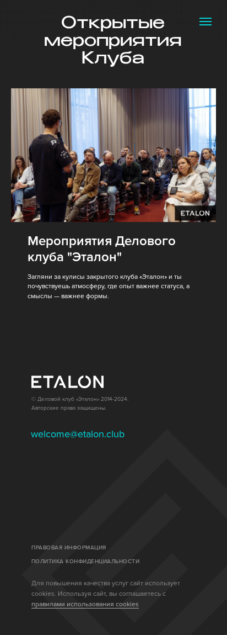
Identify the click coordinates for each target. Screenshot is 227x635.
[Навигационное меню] (205, 21)
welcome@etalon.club (78, 434)
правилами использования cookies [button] (85, 604)
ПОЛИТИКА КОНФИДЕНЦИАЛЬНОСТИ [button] (85, 561)
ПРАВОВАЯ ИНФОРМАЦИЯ (68, 547)
